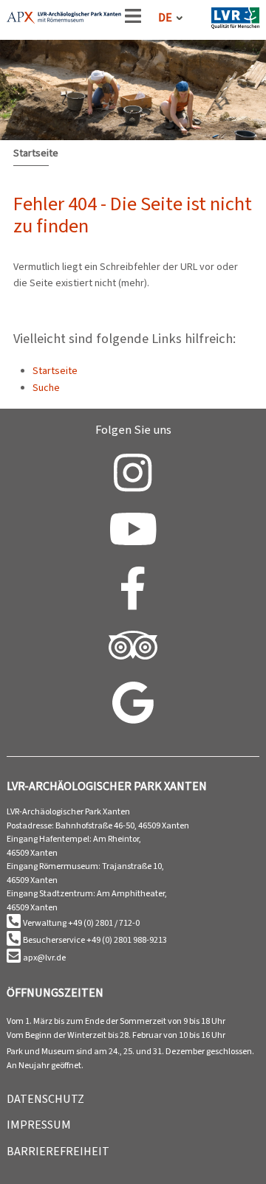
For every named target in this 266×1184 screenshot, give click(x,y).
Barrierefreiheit (58, 1151)
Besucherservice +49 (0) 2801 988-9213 (95, 940)
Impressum (39, 1124)
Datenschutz (45, 1099)
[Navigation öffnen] (133, 19)
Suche (46, 388)
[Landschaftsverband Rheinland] (235, 21)
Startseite (35, 153)
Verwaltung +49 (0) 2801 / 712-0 (81, 923)
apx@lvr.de (44, 957)
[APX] (64, 20)
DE (165, 17)
